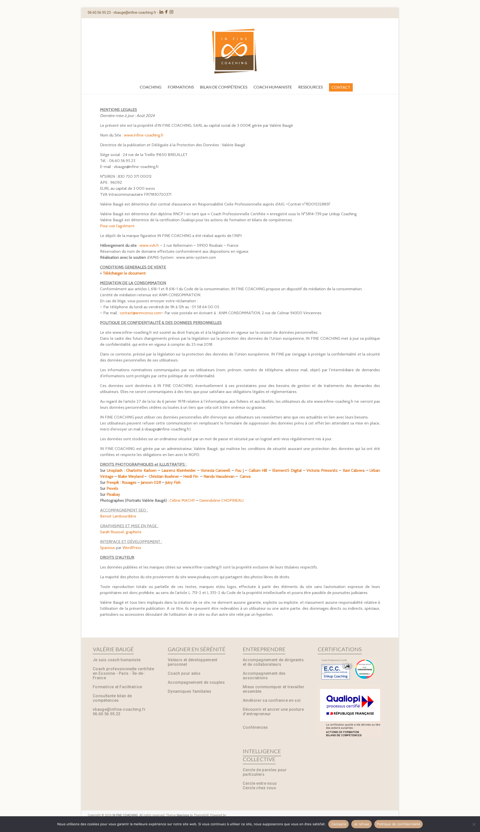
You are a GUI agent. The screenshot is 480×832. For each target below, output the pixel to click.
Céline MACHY (182, 500)
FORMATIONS (181, 86)
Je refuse (361, 824)
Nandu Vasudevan (219, 476)
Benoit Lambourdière (118, 516)
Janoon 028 (151, 482)
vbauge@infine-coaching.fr (135, 12)
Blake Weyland (131, 476)
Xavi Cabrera (353, 470)
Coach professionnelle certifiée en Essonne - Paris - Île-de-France (123, 673)
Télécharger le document (124, 273)
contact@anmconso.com (140, 312)
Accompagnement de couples (196, 682)
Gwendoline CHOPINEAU (221, 500)
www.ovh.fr (149, 245)
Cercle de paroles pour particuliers (264, 772)
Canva (245, 476)
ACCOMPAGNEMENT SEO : (124, 510)
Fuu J (239, 470)
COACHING (151, 86)
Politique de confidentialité (398, 824)
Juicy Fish (172, 482)
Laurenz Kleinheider (179, 470)
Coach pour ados (184, 673)
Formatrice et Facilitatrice (117, 686)
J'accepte (338, 824)
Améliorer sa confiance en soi (271, 700)
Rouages (129, 482)
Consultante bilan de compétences (112, 698)
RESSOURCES (310, 86)
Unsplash (114, 470)
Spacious (107, 547)
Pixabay (113, 494)
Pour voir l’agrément (117, 226)
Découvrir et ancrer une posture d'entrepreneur (273, 711)
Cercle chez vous (259, 788)
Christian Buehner (164, 476)
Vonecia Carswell (215, 470)
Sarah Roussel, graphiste (121, 532)
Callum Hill (258, 470)
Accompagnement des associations (264, 675)
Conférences (255, 727)
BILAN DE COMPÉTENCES (223, 86)
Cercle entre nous (260, 783)
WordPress (131, 547)
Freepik (112, 482)
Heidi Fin (190, 476)
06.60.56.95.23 (106, 714)
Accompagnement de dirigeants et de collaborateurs (273, 662)
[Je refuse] (473, 824)
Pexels (112, 488)
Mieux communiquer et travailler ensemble (273, 689)
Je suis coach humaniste (116, 660)
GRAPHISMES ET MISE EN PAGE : (129, 526)
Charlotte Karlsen (141, 470)
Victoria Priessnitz (322, 470)
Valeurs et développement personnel (193, 662)
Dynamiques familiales (190, 691)
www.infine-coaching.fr (144, 135)
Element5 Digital (287, 470)
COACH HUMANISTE (273, 86)
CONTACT (341, 87)
